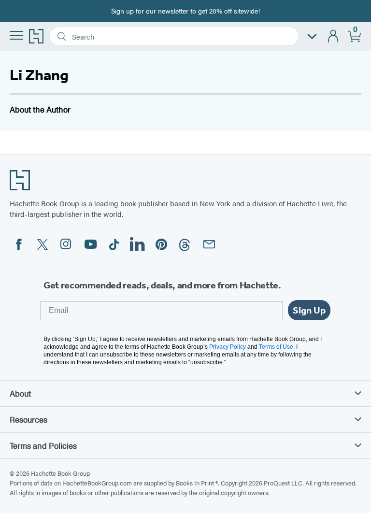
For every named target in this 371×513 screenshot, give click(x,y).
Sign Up (309, 310)
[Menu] (16, 35)
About (20, 393)
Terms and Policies (43, 445)
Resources (28, 419)
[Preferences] (312, 36)
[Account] (333, 36)
